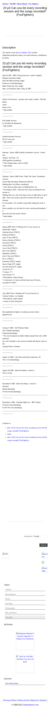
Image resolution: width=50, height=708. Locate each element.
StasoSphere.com (31, 705)
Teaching (8, 603)
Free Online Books (11, 683)
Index (9, 434)
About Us (34, 700)
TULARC (9, 617)
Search (43, 700)
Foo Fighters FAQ (25, 53)
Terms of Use (23, 700)
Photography (10, 608)
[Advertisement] (25, 30)
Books (7, 599)
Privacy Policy (10, 700)
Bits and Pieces (11, 613)
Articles (8, 589)
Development (10, 594)
